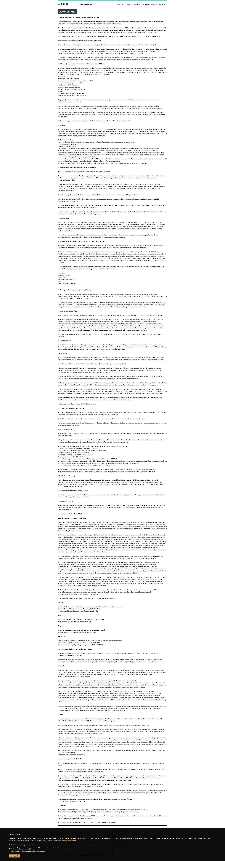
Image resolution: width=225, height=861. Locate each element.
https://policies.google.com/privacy (85, 632)
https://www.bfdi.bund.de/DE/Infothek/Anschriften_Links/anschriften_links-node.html (86, 465)
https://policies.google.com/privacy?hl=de (72, 801)
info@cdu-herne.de (153, 36)
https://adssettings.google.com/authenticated (123, 812)
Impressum (97, 40)
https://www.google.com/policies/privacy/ (87, 812)
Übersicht (35, 845)
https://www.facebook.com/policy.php (85, 611)
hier (94, 404)
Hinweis (32, 849)
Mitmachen (145, 5)
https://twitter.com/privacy (82, 621)
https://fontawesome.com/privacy (105, 822)
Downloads (163, 5)
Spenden (154, 5)
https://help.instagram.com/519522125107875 (89, 645)
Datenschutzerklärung (69, 840)
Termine (137, 5)
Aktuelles (128, 5)
